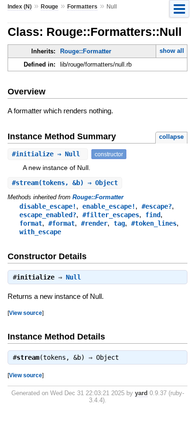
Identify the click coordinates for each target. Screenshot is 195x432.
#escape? (157, 206)
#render (94, 223)
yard (141, 393)
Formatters (82, 6)
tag (119, 223)
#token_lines (154, 223)
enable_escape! (108, 206)
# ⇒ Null (48, 154)
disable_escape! (47, 206)
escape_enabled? (47, 215)
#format (61, 223)
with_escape (40, 232)
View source (25, 313)
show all (172, 50)
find (152, 215)
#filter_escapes (110, 215)
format (30, 223)
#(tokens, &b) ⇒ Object (65, 182)
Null (73, 277)
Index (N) (20, 6)
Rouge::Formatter (85, 51)
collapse (171, 136)
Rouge (49, 6)
